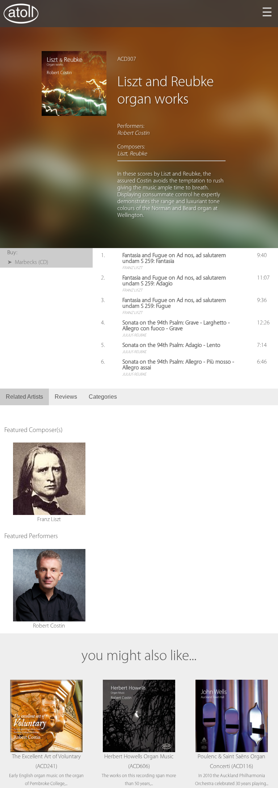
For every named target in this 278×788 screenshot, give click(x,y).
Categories (103, 397)
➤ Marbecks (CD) (27, 262)
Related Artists (24, 397)
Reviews (66, 397)
